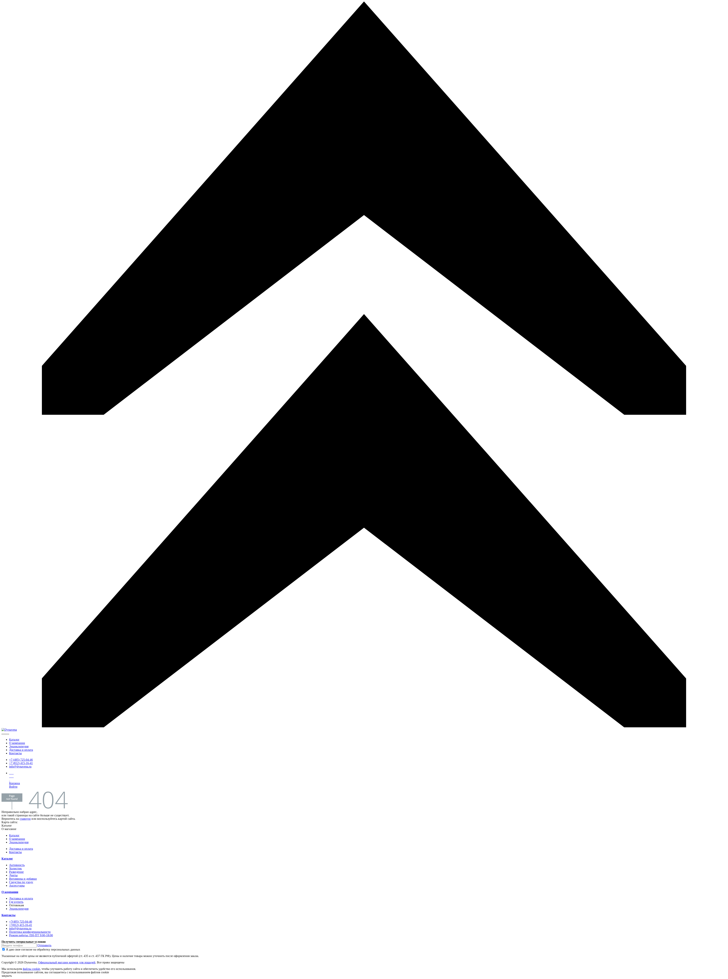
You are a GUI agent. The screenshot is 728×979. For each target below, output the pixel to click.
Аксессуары (17, 885)
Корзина (14, 783)
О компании (17, 743)
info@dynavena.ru (20, 766)
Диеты (13, 875)
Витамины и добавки (23, 878)
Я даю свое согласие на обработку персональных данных (43, 949)
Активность (17, 865)
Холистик (15, 868)
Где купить (16, 901)
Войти (13, 786)
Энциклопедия (18, 746)
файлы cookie (31, 968)
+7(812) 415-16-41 (20, 925)
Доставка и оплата (21, 749)
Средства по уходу (21, 882)
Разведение (16, 871)
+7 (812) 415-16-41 (21, 763)
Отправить (44, 945)
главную (25, 818)
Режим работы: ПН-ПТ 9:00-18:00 (31, 935)
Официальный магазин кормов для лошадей (66, 962)
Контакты (15, 753)
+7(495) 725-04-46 (20, 921)
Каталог (14, 739)
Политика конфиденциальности (30, 931)
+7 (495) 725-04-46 (21, 759)
